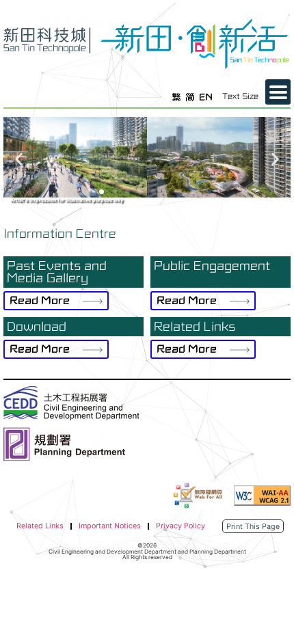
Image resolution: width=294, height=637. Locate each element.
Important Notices (110, 525)
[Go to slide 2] (101, 191)
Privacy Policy (180, 525)
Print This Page (253, 526)
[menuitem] (176, 97)
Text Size (240, 96)
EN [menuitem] (206, 97)
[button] (18, 158)
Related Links (40, 525)
